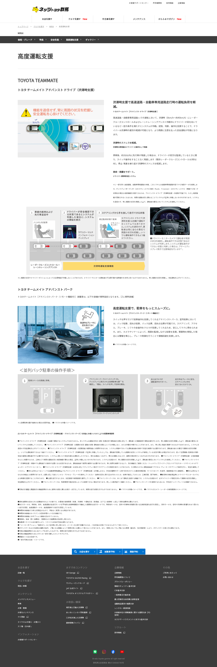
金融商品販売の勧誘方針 (124, 603)
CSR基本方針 (119, 590)
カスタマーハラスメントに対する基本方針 (131, 619)
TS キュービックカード (75, 583)
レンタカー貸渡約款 (122, 608)
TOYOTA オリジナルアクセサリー (80, 593)
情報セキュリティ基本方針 (125, 586)
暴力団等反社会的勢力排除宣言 (127, 599)
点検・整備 (22, 608)
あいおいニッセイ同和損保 (76, 612)
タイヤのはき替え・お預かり (29, 622)
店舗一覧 (21, 573)
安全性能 (55, 39)
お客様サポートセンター (139, 3)
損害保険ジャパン (73, 623)
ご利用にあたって (170, 573)
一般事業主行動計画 (122, 595)
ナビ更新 (21, 617)
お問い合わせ (168, 577)
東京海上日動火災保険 (75, 607)
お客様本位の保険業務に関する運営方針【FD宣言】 (132, 613)
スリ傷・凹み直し (25, 626)
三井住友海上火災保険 (75, 617)
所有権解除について (122, 577)
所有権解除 (157, 3)
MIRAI (20, 33)
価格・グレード (25, 39)
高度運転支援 (72, 39)
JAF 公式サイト (72, 588)
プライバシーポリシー (123, 581)
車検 (19, 603)
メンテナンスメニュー (26, 599)
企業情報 (181, 3)
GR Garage (70, 573)
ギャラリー (90, 39)
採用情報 (169, 3)
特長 (41, 39)
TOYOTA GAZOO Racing (76, 578)
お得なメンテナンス (26, 612)
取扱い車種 (22, 586)
